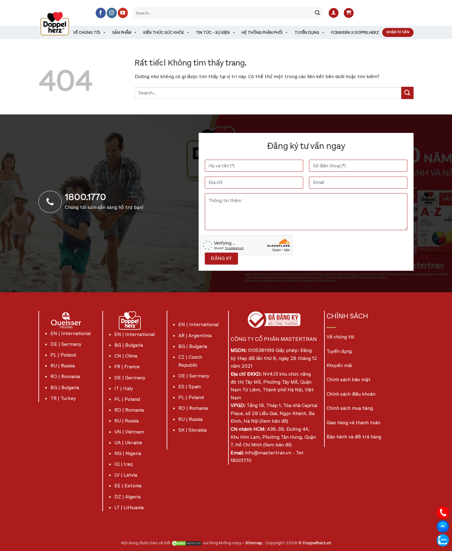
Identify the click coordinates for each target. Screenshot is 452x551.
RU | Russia (62, 365)
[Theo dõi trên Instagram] (112, 13)
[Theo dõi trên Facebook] (101, 13)
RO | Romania (65, 376)
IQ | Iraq (123, 464)
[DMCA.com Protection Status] (186, 543)
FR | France (127, 366)
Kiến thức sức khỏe (163, 32)
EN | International (70, 333)
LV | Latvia (125, 475)
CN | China (125, 356)
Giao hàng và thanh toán (353, 422)
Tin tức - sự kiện (213, 32)
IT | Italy (123, 388)
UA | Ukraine (128, 442)
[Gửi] (317, 13)
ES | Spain (189, 386)
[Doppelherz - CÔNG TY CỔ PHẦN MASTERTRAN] (62, 24)
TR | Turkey (63, 398)
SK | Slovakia (192, 430)
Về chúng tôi (86, 32)
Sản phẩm (121, 32)
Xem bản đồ (274, 421)
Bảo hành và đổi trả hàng (354, 436)
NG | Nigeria (127, 453)
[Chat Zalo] (443, 540)
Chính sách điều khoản (351, 394)
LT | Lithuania (129, 507)
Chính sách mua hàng (350, 408)
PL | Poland (63, 355)
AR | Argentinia (195, 335)
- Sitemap (253, 543)
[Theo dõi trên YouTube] (123, 13)
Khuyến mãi (339, 365)
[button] (334, 13)
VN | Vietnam (129, 432)
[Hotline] (443, 512)
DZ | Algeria (127, 496)
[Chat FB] (443, 526)
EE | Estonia (127, 485)
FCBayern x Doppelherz (355, 32)
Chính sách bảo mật (349, 379)
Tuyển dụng (307, 32)
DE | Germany (65, 344)
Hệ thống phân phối (262, 32)
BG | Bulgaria (64, 387)
